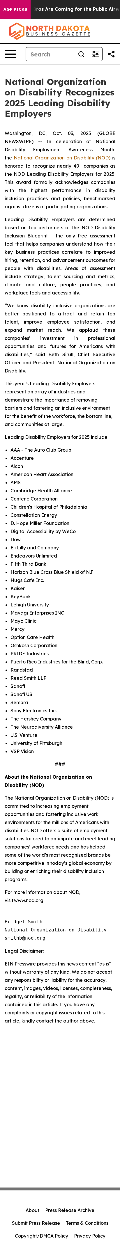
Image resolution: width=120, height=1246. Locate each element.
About (32, 1210)
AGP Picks (15, 9)
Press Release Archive (69, 1210)
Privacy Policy (89, 1236)
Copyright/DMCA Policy (41, 1236)
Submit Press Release (36, 1223)
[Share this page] (111, 54)
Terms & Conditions (87, 1223)
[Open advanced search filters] (95, 54)
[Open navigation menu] (10, 54)
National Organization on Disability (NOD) (62, 158)
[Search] (81, 54)
